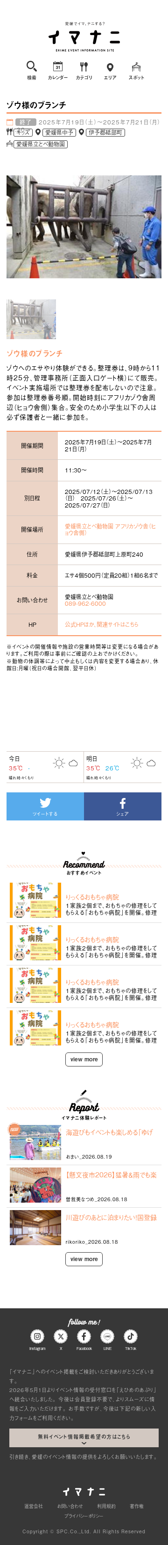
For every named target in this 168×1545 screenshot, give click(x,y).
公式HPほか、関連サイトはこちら (101, 624)
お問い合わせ (70, 1505)
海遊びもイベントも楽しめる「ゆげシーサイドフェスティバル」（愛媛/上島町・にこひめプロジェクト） (109, 1132)
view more (84, 1059)
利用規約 (106, 1505)
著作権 (137, 1505)
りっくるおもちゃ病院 (92, 896)
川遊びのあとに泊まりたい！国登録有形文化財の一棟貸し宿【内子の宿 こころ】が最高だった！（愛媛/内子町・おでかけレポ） (112, 1217)
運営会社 (33, 1505)
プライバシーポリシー (84, 1515)
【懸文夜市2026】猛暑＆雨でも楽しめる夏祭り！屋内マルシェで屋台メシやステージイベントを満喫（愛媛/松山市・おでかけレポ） (111, 1174)
